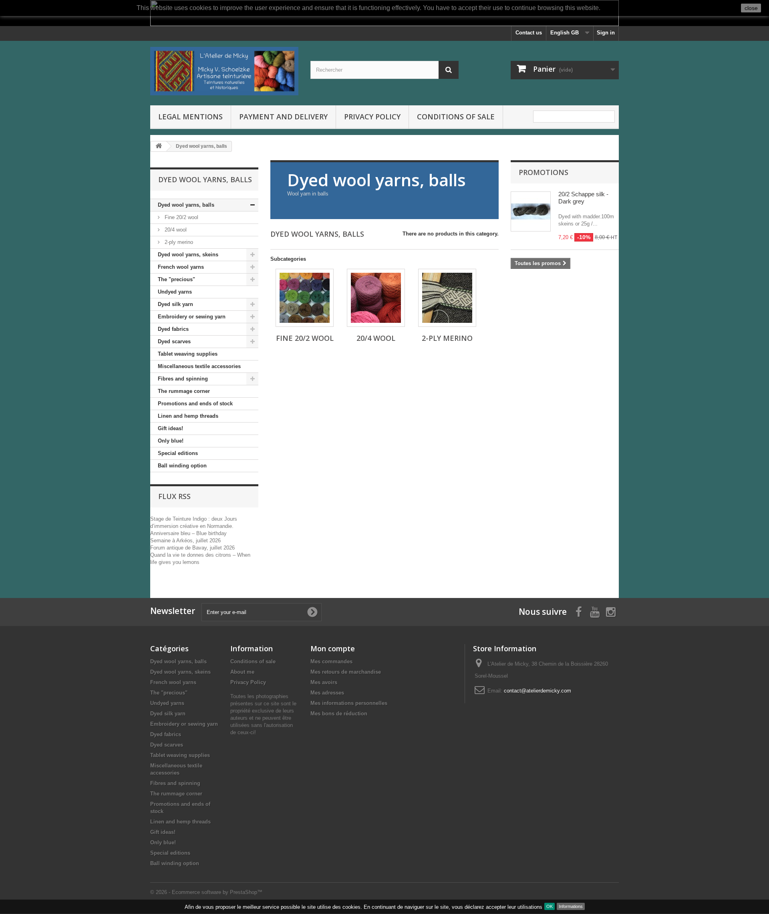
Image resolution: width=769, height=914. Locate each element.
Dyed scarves (174, 341)
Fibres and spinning (183, 379)
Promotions (543, 172)
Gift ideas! (170, 428)
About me (242, 672)
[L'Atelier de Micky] (224, 71)
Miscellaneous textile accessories (199, 366)
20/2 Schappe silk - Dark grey (583, 198)
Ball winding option (182, 466)
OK (549, 906)
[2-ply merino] (447, 298)
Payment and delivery (283, 116)
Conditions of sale (456, 116)
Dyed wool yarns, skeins (188, 255)
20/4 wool (175, 230)
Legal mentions (190, 116)
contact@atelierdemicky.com (537, 691)
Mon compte (332, 648)
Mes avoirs (323, 682)
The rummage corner (184, 391)
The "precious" (176, 279)
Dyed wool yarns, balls (186, 205)
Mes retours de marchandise (345, 672)
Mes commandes (331, 661)
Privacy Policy (372, 116)
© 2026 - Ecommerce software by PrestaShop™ (206, 892)
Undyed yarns (175, 292)
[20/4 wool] (376, 298)
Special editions (178, 453)
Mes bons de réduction (338, 714)
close (751, 8)
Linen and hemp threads (188, 416)
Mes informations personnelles (348, 703)
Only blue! (170, 441)
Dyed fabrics (173, 329)
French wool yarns (181, 267)
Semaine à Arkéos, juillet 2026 (185, 541)
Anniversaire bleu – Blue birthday (188, 533)
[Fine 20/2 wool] (305, 298)
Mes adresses (327, 693)
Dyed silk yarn (175, 304)
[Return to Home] (158, 146)
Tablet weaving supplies (187, 354)
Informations (571, 906)
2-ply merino (178, 242)
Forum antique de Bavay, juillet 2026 (192, 548)
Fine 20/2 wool (180, 217)
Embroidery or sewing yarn (191, 317)
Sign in (606, 33)
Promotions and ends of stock (195, 404)
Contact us (528, 33)
